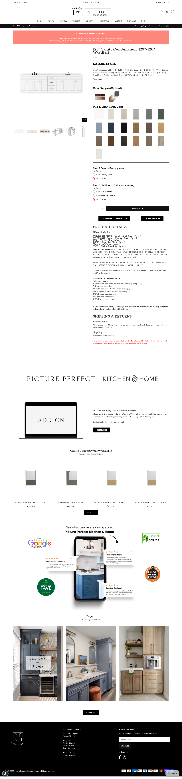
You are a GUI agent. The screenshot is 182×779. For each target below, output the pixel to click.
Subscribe (125, 746)
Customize (101, 430)
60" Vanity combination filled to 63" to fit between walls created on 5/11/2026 (31, 502)
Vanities (63, 21)
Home (38, 21)
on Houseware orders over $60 (152, 26)
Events (118, 21)
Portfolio (105, 21)
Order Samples (152, 218)
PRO (143, 21)
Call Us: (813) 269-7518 (20, 2)
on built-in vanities (25, 26)
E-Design (90, 21)
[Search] (162, 11)
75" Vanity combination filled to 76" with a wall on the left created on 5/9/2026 (71, 502)
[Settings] (166, 11)
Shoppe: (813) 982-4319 (91, 2)
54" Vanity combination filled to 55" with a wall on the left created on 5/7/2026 (150, 502)
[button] (5, 773)
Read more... (98, 79)
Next (86, 86)
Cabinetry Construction (114, 218)
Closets (76, 21)
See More (91, 712)
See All (91, 513)
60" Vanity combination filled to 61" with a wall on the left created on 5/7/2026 (111, 502)
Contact (131, 21)
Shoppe (50, 21)
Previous (15, 86)
